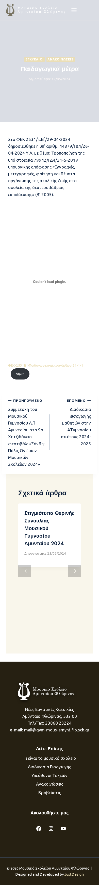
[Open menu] (74, 10)
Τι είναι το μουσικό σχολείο (49, 758)
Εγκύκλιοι (34, 59)
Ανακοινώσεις (60, 59)
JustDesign (74, 874)
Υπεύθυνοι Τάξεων (49, 775)
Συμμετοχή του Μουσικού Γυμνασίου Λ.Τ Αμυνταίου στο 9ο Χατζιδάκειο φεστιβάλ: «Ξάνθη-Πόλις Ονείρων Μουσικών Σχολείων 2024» (26, 432)
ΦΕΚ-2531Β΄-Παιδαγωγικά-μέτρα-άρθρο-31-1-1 (45, 365)
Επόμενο (74, 571)
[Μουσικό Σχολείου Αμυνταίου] (36, 10)
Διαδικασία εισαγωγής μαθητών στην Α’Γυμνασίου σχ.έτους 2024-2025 (76, 422)
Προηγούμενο (24, 571)
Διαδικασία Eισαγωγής (49, 766)
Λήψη (20, 374)
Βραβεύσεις (49, 792)
